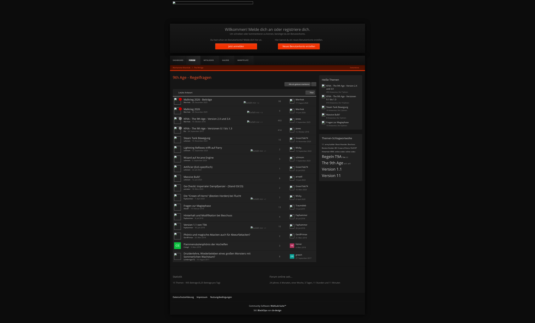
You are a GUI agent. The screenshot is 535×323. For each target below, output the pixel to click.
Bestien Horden (328, 148)
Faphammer (188, 199)
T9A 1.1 (345, 157)
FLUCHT (354, 148)
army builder (330, 144)
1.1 (323, 144)
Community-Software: (267, 305)
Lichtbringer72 (189, 259)
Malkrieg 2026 (192, 109)
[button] (313, 84)
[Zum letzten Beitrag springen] (292, 101)
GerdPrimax (188, 237)
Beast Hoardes (341, 144)
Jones (298, 118)
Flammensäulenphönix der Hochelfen (206, 244)
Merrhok (187, 102)
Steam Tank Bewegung (197, 138)
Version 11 (331, 175)
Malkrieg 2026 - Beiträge (198, 99)
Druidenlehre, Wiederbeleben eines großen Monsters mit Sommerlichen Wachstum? (217, 255)
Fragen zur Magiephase (197, 205)
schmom (187, 141)
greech (299, 254)
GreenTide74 (302, 138)
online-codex (340, 151)
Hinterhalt (326, 151)
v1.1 (345, 163)
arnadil (299, 176)
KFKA (332, 151)
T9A (338, 156)
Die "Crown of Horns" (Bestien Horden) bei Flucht (212, 196)
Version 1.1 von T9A (195, 224)
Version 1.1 (332, 169)
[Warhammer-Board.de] (213, 12)
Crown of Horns (344, 148)
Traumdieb (301, 205)
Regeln (328, 156)
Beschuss (351, 144)
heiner (299, 244)
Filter (312, 92)
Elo (185, 131)
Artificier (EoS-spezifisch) (198, 167)
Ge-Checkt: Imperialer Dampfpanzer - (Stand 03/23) (213, 186)
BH (336, 148)
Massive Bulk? (192, 177)
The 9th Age (332, 162)
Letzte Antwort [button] (185, 92)
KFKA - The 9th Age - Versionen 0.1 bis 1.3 (208, 128)
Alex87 (186, 208)
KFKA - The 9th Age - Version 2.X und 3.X (207, 118)
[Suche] (361, 60)
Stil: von (267, 310)
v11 (349, 163)
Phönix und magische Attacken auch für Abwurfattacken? (217, 234)
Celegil (186, 247)
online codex (350, 151)
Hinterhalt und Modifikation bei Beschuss (208, 215)
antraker (187, 189)
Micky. (299, 147)
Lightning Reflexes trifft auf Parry (203, 147)
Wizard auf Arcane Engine (199, 157)
